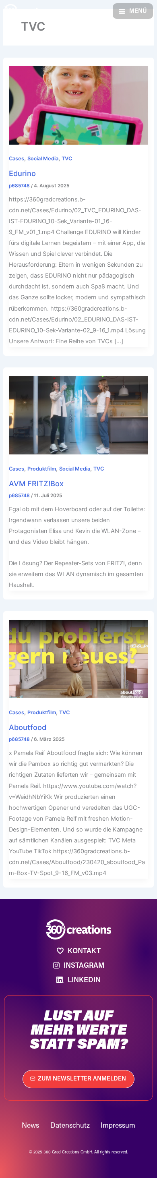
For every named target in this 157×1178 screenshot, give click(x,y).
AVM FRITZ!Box (36, 483)
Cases (16, 159)
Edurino (22, 173)
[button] (133, 11)
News (30, 1125)
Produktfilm (41, 469)
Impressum (118, 1125)
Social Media (42, 159)
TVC (67, 159)
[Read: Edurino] (78, 105)
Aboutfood (27, 727)
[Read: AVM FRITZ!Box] (78, 415)
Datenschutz (70, 1125)
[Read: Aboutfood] (78, 658)
